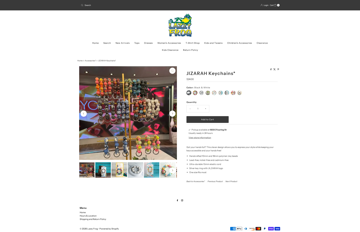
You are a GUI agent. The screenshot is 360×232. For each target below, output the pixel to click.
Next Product (231, 181)
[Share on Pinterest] (278, 69)
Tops (137, 43)
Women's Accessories (169, 43)
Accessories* (90, 60)
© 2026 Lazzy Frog (89, 228)
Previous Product (215, 181)
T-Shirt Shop (193, 43)
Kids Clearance (170, 50)
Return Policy (190, 50)
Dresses (148, 43)
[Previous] (84, 114)
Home (95, 43)
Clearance (262, 43)
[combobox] (129, 5)
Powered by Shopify (109, 228)
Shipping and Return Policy (93, 219)
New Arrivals (123, 43)
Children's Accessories (239, 43)
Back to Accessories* (195, 181)
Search (107, 43)
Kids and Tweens (213, 43)
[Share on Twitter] (274, 69)
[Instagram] (182, 200)
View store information (200, 137)
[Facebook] (177, 200)
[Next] (172, 114)
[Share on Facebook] (271, 69)
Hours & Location (88, 215)
